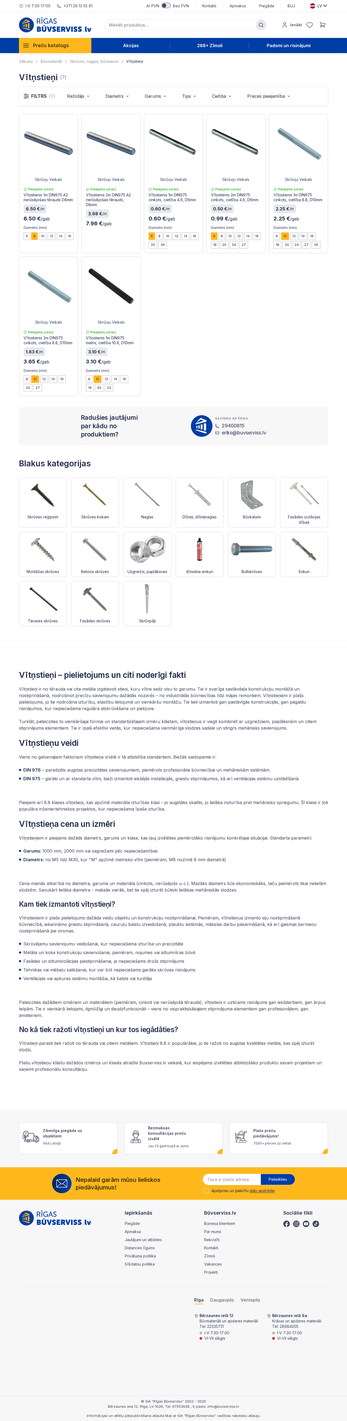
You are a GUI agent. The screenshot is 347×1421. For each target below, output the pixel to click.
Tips (186, 96)
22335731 (215, 1326)
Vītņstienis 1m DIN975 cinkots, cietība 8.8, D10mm (298, 197)
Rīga (199, 1300)
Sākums (26, 61)
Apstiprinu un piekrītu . (243, 1191)
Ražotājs (75, 96)
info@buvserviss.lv (223, 1406)
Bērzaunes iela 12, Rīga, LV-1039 (135, 1406)
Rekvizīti (212, 1239)
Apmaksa (238, 6)
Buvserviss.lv (152, 1062)
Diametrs (114, 96)
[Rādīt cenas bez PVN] (166, 5)
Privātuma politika (140, 1256)
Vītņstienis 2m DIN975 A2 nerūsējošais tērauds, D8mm (108, 200)
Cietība (219, 96)
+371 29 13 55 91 (77, 6)
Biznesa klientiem (219, 1223)
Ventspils (250, 1300)
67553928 (181, 1406)
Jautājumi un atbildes (143, 1239)
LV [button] (319, 6)
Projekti (211, 1272)
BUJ (291, 6)
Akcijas (131, 45)
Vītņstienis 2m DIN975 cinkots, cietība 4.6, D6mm (234, 197)
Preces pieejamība (266, 96)
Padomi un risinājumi (289, 45)
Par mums (212, 1231)
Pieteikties (278, 1179)
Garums (153, 96)
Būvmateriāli (51, 61)
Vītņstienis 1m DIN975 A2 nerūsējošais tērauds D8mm (48, 197)
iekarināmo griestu (63, 924)
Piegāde (266, 6)
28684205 (289, 1326)
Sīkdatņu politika (140, 1264)
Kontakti (209, 6)
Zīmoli (209, 1256)
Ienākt (296, 24)
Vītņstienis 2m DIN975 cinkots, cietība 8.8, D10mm (48, 340)
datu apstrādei (262, 1190)
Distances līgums (140, 1248)
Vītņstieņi (134, 61)
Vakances (213, 1264)
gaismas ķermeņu (298, 924)
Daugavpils (222, 1300)
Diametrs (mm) (35, 228)
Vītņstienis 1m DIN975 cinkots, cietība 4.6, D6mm (172, 197)
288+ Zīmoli (210, 45)
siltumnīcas (172, 952)
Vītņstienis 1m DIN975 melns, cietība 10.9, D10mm (110, 340)
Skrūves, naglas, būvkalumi (94, 61)
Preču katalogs (51, 45)
